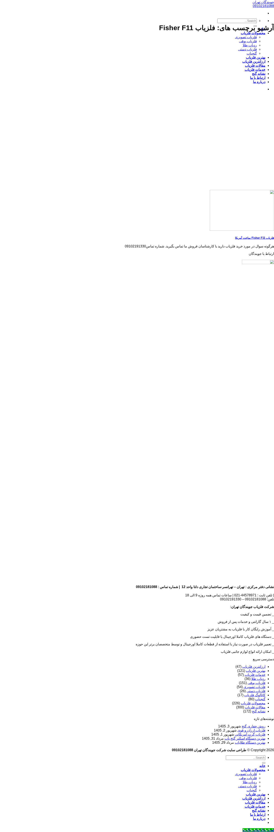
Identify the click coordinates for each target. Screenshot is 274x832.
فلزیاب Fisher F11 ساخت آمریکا (254, 237)
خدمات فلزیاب (255, 69)
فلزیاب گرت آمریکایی (250, 734)
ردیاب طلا (250, 45)
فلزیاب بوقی (248, 41)
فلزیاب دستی (247, 49)
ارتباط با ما (257, 78)
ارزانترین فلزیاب (253, 61)
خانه (262, 766)
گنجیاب (252, 53)
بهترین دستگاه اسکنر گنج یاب (245, 738)
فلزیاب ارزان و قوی (251, 730)
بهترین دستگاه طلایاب (250, 742)
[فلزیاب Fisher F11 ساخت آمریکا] (242, 229)
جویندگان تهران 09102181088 (263, 4)
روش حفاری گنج (253, 726)
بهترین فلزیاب (255, 57)
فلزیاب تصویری (246, 37)
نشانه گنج (258, 73)
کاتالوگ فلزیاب (254, 695)
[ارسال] (263, 763)
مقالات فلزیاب (255, 65)
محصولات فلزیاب (253, 33)
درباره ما (259, 82)
